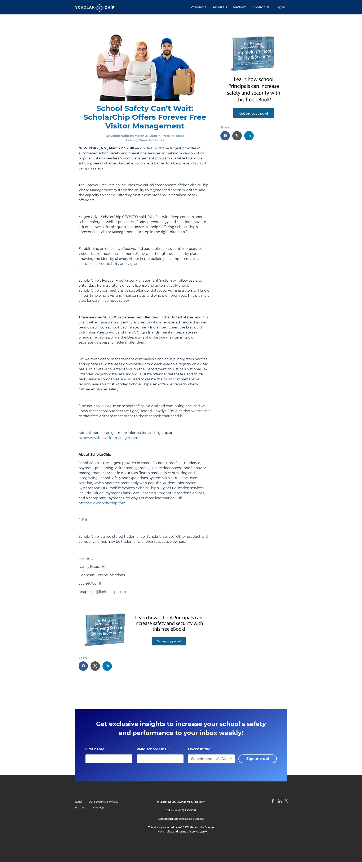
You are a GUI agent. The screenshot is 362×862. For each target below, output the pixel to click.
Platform (239, 7)
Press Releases (173, 136)
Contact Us (261, 7)
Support (178, 818)
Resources (198, 7)
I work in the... (201, 749)
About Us (220, 7)
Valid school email (154, 749)
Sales (188, 818)
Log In (280, 7)
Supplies (198, 818)
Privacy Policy (163, 831)
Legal (78, 801)
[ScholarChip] (95, 7)
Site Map (98, 807)
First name (96, 749)
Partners (80, 807)
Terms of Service (188, 831)
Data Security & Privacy (103, 801)
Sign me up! (257, 759)
